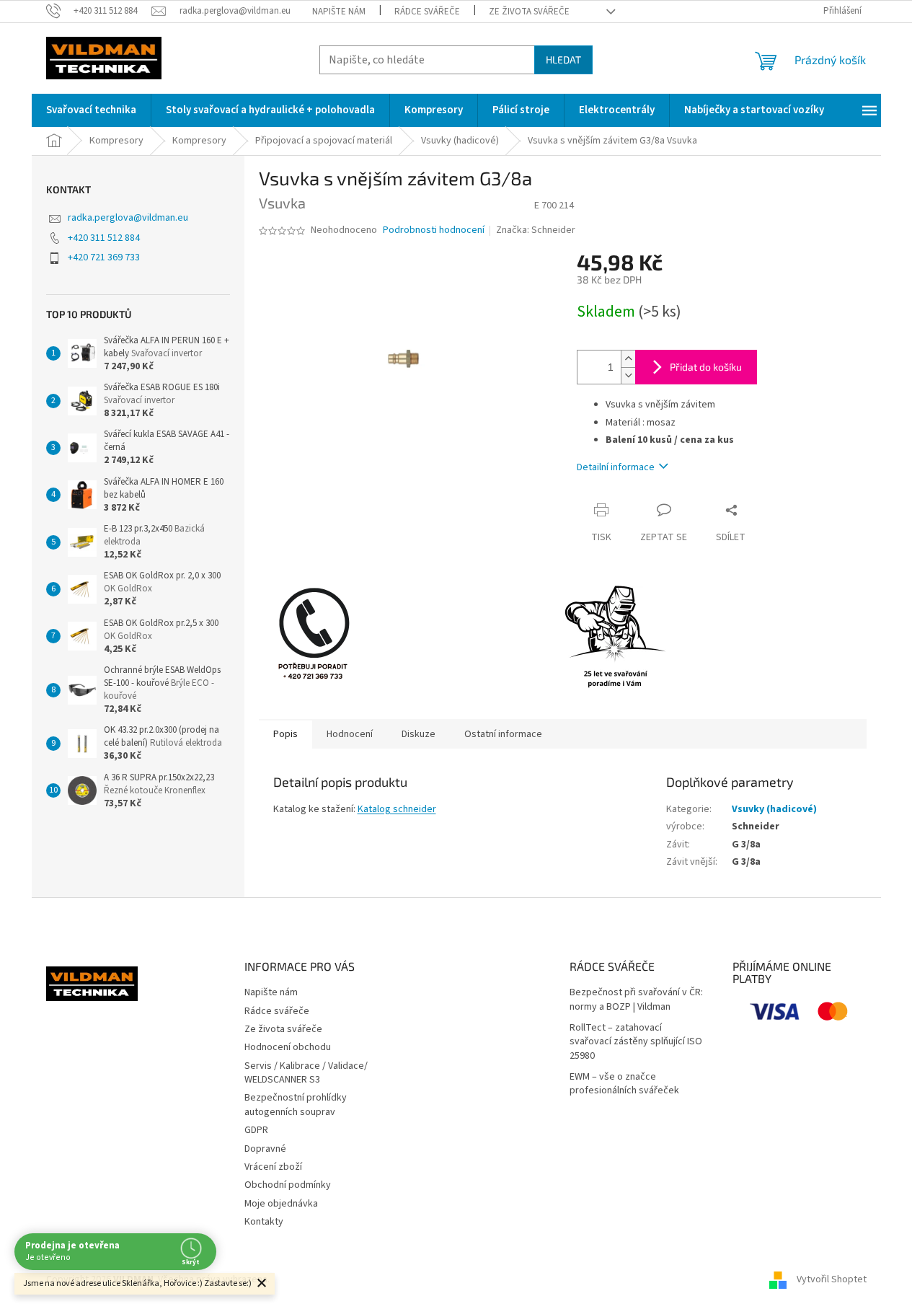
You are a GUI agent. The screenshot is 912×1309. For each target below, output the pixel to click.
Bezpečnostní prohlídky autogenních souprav (295, 1104)
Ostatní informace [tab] (503, 734)
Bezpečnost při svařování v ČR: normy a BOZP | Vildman (636, 999)
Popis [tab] (285, 734)
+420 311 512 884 (104, 238)
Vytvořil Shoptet (832, 1279)
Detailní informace (616, 467)
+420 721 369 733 (104, 257)
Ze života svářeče (529, 11)
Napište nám (339, 11)
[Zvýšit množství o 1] (628, 359)
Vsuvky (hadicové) (774, 809)
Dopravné (265, 1149)
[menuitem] (91, 110)
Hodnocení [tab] (350, 734)
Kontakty (263, 1222)
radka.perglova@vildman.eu (128, 218)
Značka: (535, 230)
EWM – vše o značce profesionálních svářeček (624, 1084)
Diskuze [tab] (418, 734)
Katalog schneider (397, 809)
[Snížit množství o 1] (628, 375)
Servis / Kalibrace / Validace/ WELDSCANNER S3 (306, 1073)
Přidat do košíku (706, 367)
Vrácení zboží (273, 1167)
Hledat (563, 59)
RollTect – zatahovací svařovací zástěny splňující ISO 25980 (636, 1042)
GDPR (256, 1130)
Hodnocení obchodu (287, 1047)
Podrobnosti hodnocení (433, 230)
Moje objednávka (281, 1203)
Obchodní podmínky (287, 1185)
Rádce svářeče (427, 11)
